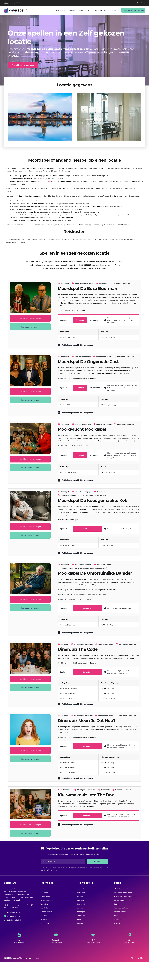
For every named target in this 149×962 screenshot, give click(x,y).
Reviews (117, 904)
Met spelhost (95, 320)
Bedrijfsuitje (45, 896)
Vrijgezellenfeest (46, 900)
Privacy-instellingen (138, 958)
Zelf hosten (80, 320)
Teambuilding (45, 908)
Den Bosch (81, 904)
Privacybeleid (52, 870)
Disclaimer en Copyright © (123, 900)
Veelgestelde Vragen (122, 908)
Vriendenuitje (45, 919)
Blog (116, 915)
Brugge (80, 923)
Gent (79, 919)
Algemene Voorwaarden (123, 893)
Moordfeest (44, 923)
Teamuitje (44, 904)
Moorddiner (44, 889)
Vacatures (118, 919)
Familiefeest (45, 915)
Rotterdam (81, 893)
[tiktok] (144, 3)
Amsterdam (81, 889)
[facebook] (137, 3)
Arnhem (80, 908)
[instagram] (141, 3)
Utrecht (80, 896)
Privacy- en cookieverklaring (124, 896)
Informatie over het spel (30, 327)
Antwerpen (81, 915)
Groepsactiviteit (46, 912)
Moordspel (44, 893)
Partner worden (120, 912)
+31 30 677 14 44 (16, 3)
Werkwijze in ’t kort (121, 889)
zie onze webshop (44, 181)
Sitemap (117, 923)
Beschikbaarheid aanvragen (30, 318)
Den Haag (80, 900)
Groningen (81, 912)
